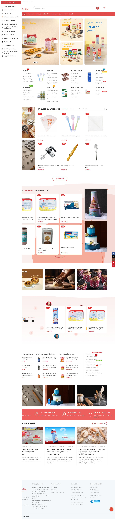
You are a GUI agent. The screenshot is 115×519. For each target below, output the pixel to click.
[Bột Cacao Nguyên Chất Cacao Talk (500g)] (24, 236)
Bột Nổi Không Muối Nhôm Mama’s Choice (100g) (26, 375)
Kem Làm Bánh (100, 70)
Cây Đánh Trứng (27, 79)
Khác (48, 446)
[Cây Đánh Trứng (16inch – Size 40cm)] (96, 153)
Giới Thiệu (54, 487)
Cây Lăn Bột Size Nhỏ (67, 165)
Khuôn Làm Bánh (76, 71)
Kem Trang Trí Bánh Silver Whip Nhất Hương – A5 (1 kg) (55, 328)
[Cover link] (71, 29)
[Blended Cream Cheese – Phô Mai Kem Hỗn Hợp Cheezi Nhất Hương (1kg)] (24, 205)
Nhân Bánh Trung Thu (52, 97)
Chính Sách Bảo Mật (76, 490)
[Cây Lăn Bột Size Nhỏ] (72, 153)
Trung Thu (51, 87)
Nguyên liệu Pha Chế (92, 367)
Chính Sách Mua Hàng (77, 492)
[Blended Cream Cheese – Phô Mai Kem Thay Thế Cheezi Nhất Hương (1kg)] (47, 205)
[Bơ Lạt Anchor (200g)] (71, 235)
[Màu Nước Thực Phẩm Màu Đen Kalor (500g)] (38, 368)
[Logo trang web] (22, 8)
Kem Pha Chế (99, 80)
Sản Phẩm (54, 490)
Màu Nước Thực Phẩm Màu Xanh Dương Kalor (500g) (50, 358)
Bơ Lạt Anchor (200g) (68, 247)
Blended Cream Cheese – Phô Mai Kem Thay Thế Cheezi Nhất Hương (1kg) (47, 219)
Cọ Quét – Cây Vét (28, 81)
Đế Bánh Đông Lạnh (91, 375)
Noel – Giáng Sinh (77, 87)
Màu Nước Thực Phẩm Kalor (45, 354)
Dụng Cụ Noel (75, 90)
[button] (56, 41)
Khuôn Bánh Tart (76, 76)
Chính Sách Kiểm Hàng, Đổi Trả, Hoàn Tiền (78, 498)
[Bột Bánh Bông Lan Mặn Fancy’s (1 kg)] (62, 359)
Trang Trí (97, 90)
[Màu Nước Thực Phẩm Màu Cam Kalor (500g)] (38, 376)
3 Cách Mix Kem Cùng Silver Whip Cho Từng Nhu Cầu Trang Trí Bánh (59, 451)
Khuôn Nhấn (74, 73)
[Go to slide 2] (35, 62)
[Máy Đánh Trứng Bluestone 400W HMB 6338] (49, 153)
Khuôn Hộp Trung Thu (52, 93)
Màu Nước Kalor (27, 99)
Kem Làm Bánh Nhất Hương (94, 373)
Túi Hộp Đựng (99, 87)
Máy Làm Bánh (94, 487)
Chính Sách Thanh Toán (77, 495)
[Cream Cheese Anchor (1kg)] (71, 205)
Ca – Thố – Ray (27, 73)
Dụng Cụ (26, 70)
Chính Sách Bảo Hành (77, 504)
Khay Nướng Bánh (52, 77)
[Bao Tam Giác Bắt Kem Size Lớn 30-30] (96, 123)
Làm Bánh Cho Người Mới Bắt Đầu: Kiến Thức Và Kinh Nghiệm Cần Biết (92, 451)
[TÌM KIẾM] (97, 8)
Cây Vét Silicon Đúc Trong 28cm (71, 136)
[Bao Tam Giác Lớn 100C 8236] (49, 123)
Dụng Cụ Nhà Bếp (52, 83)
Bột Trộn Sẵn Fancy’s (26, 93)
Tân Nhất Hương (94, 490)
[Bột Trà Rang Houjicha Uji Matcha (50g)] (47, 236)
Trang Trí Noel (75, 97)
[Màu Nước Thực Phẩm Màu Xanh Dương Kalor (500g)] (38, 359)
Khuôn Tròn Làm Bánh (76, 79)
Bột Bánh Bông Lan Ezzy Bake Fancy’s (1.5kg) (72, 375)
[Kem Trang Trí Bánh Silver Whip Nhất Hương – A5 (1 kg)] (55, 315)
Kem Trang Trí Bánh (101, 74)
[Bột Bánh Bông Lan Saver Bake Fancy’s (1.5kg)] (62, 368)
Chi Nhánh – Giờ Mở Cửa (22, 505)
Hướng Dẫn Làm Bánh (57, 492)
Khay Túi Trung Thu (52, 90)
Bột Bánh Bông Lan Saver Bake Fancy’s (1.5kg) (72, 367)
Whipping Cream (100, 83)
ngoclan (50, 441)
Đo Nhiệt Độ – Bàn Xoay (52, 74)
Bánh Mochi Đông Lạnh (92, 370)
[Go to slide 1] (34, 62)
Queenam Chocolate (96, 495)
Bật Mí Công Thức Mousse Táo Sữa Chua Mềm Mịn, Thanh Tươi (26, 451)
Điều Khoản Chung (76, 487)
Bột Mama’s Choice (28, 97)
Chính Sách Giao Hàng (77, 502)
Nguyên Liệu (28, 87)
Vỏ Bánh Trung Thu (52, 101)
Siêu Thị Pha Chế (94, 498)
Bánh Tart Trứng (101, 93)
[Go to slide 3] (37, 62)
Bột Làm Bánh (27, 90)
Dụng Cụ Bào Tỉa (52, 80)
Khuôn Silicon (75, 83)
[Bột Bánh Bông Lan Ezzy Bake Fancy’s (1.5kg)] (62, 376)
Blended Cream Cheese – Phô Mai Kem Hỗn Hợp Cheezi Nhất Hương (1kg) (23, 219)
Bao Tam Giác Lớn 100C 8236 (46, 136)
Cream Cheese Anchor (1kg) (70, 217)
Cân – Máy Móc (27, 76)
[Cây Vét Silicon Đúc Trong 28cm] (72, 123)
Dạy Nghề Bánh (94, 492)
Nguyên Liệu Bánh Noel (76, 93)
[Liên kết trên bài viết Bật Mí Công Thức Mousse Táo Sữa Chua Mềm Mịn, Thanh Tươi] (28, 435)
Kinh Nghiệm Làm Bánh (57, 446)
